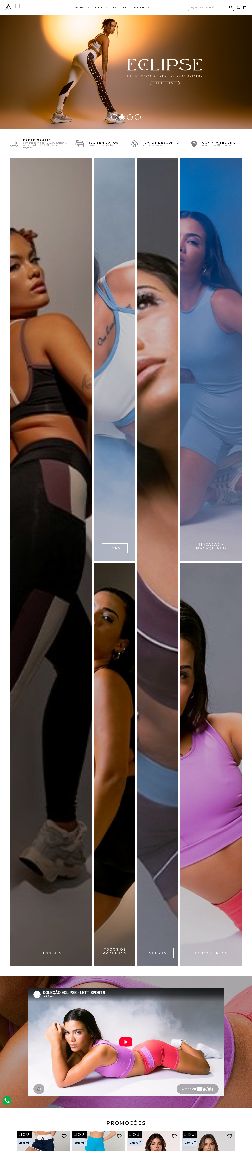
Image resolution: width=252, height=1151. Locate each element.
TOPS (114, 548)
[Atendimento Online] (7, 1100)
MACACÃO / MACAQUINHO (211, 546)
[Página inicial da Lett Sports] (18, 7)
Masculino (120, 7)
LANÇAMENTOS (211, 953)
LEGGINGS (51, 953)
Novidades (81, 7)
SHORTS (158, 953)
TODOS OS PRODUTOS (115, 951)
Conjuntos (141, 7)
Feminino (101, 7)
